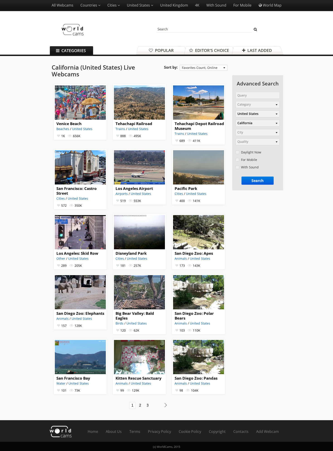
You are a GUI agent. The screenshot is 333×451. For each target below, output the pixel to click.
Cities (60, 198)
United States (138, 129)
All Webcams (62, 5)
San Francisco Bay (73, 378)
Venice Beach (69, 123)
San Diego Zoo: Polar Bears (194, 316)
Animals (181, 258)
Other (60, 258)
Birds (119, 323)
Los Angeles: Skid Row (77, 253)
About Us (114, 431)
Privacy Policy (159, 431)
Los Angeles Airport (134, 188)
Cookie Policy (190, 431)
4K (197, 5)
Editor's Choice (211, 50)
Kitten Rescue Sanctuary (139, 378)
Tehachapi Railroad (134, 123)
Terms (134, 431)
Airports (122, 194)
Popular (164, 50)
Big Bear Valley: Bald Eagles (135, 316)
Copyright (217, 431)
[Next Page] (165, 405)
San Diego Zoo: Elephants (80, 313)
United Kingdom (174, 5)
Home (93, 431)
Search (257, 180)
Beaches (62, 129)
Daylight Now (251, 152)
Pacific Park (186, 188)
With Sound (216, 5)
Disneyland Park (131, 253)
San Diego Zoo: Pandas (196, 378)
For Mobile (242, 5)
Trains (120, 129)
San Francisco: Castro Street (76, 191)
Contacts (241, 431)
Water (60, 383)
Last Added (259, 50)
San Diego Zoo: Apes (194, 253)
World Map (272, 5)
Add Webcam (267, 431)
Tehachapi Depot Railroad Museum (199, 126)
